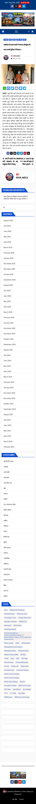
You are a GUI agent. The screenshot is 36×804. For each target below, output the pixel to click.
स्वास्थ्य (24, 39)
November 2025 (9, 269)
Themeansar (17, 794)
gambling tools (9, 670)
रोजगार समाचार (8, 580)
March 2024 (8, 377)
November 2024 (9, 334)
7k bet (6, 658)
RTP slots (7, 689)
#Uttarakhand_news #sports (13, 647)
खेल (5, 488)
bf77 (17, 658)
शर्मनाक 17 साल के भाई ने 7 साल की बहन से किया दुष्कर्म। (26, 161)
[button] (29, 31)
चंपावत (6, 494)
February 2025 (9, 317)
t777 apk (13, 693)
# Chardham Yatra (10, 618)
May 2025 (7, 301)
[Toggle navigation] (16, 31)
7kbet (12, 658)
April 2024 (7, 371)
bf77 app (24, 658)
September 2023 (10, 409)
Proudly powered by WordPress (12, 791)
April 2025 (7, 307)
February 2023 (9, 447)
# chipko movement (24, 618)
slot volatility (27, 689)
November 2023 (9, 398)
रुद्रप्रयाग (7, 574)
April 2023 (7, 436)
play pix (22, 681)
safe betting (17, 689)
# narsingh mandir (10, 629)
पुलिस (14, 39)
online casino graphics (11, 674)
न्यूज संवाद (14, 799)
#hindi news (17, 625)
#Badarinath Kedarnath (17, 610)
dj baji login (24, 666)
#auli (5, 610)
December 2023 (9, 393)
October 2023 (8, 404)
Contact (21, 799)
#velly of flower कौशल (11, 654)
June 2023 (7, 425)
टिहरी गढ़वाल (7, 510)
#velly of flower (23, 651)
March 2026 (8, 247)
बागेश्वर (6, 553)
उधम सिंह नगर (8, 483)
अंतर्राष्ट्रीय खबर (8, 461)
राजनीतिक (7, 558)
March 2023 (8, 441)
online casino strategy (11, 678)
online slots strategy (11, 681)
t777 (6, 693)
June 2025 (7, 296)
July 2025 (7, 290)
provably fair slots (10, 685)
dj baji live (14, 666)
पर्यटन (5, 531)
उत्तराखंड (5, 39)
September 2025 (10, 280)
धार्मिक (5, 520)
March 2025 (8, 312)
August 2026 (8, 220)
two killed (21, 693)
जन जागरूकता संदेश (10, 504)
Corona (6, 666)
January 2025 (9, 323)
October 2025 (8, 274)
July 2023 (7, 420)
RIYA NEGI (16, 56)
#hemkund (7, 625)
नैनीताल (6, 526)
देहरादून (6, 515)
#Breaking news (9, 614)
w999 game (8, 697)
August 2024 (8, 350)
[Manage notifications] (4, 791)
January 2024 (9, 387)
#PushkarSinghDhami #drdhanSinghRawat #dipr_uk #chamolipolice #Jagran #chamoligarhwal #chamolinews (17, 636)
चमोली (10, 39)
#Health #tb (23, 621)
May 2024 (7, 366)
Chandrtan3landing (22, 662)
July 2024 (7, 355)
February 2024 (9, 382)
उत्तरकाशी (6, 472)
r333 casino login (24, 685)
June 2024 (7, 361)
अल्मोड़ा (6, 467)
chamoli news (8, 662)
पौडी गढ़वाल (7, 547)
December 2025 (9, 264)
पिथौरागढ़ (6, 537)
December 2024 (9, 328)
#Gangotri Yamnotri (10, 621)
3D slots (23, 654)
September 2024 (10, 344)
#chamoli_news (22, 614)
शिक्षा (5, 585)
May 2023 (7, 431)
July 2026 (7, 226)
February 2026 (9, 253)
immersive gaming (22, 670)
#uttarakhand (26, 643)
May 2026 (7, 237)
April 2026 (7, 242)
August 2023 (8, 414)
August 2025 (8, 285)
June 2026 (7, 231)
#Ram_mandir (8, 643)
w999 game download (22, 697)
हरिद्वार (6, 596)
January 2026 (9, 258)
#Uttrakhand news (10, 651)
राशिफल (6, 564)
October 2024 (8, 339)
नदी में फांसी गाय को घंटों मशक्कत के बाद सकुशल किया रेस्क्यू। (10, 161)
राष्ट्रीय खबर (19, 39)
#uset (17, 643)
